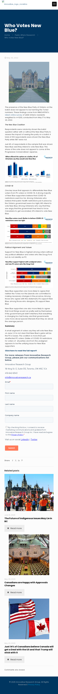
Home (7, 35)
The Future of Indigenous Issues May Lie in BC (28, 520)
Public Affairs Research (25, 35)
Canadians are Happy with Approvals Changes (26, 584)
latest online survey (13, 115)
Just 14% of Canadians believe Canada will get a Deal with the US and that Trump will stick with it (29, 649)
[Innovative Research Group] (14, 4)
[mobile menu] (54, 4)
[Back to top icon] (52, 688)
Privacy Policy (34, 684)
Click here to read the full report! (21, 350)
